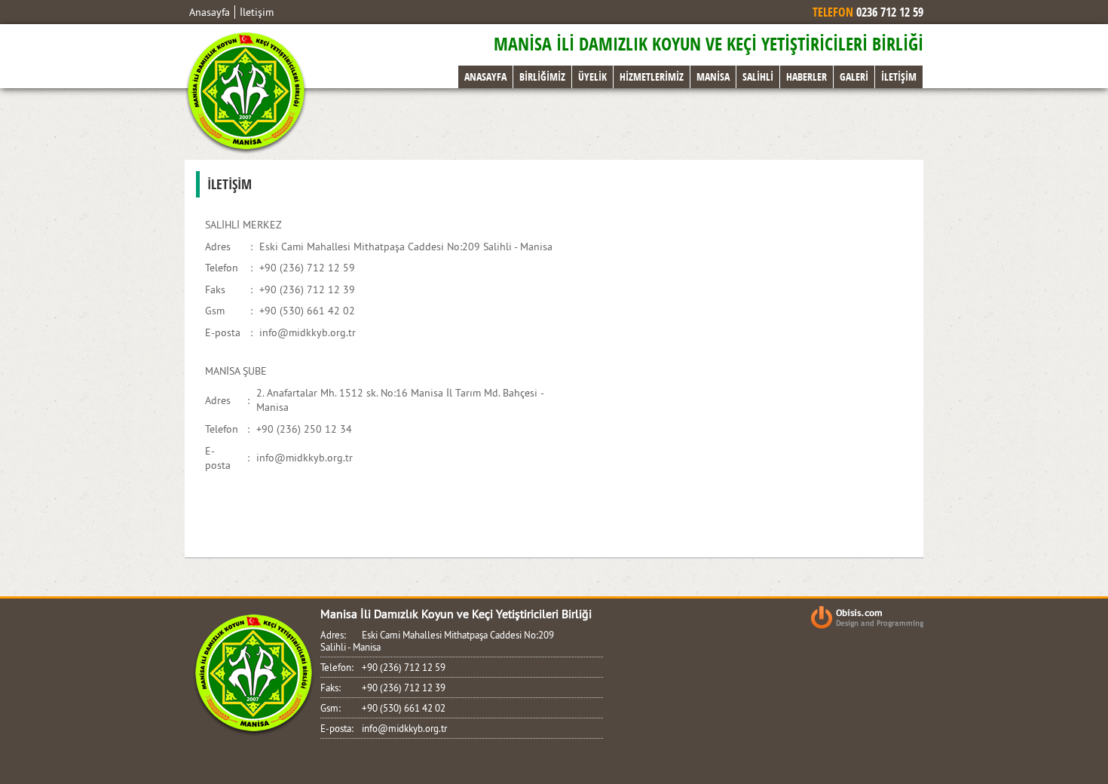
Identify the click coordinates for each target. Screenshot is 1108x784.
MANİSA (713, 76)
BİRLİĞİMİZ (542, 76)
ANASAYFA (485, 76)
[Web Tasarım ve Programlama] (866, 618)
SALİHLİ (757, 76)
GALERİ (854, 76)
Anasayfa (209, 12)
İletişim (257, 12)
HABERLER (806, 76)
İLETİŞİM (899, 76)
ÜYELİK (592, 76)
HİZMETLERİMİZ (652, 76)
